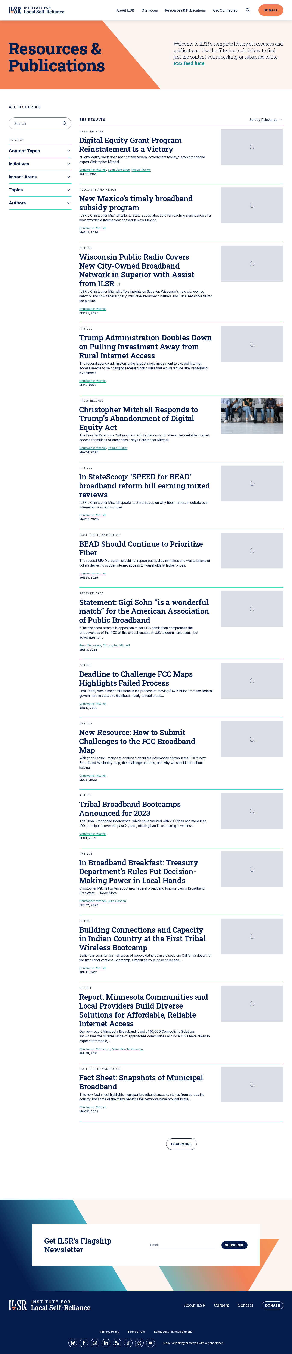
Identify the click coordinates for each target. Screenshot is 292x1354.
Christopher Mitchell (92, 169)
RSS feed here (189, 63)
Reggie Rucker (141, 169)
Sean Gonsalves (119, 169)
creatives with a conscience (205, 1343)
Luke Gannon (117, 901)
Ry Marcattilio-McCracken (125, 1049)
